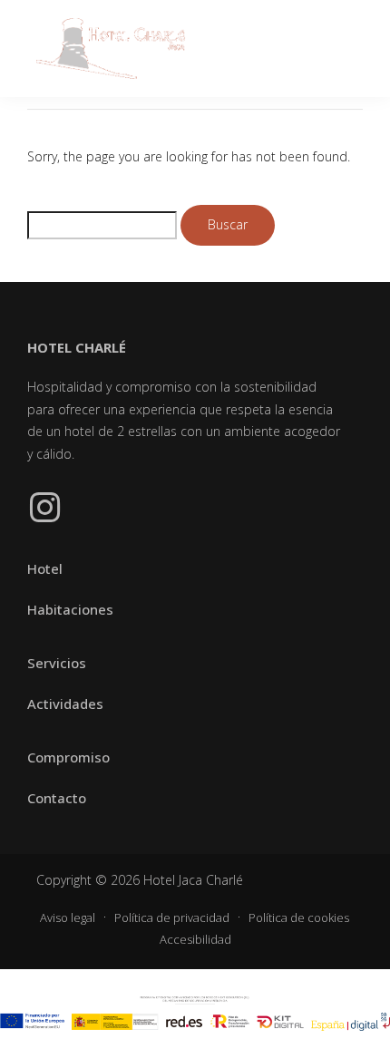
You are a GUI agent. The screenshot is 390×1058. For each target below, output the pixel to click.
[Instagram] (44, 507)
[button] (346, 48)
